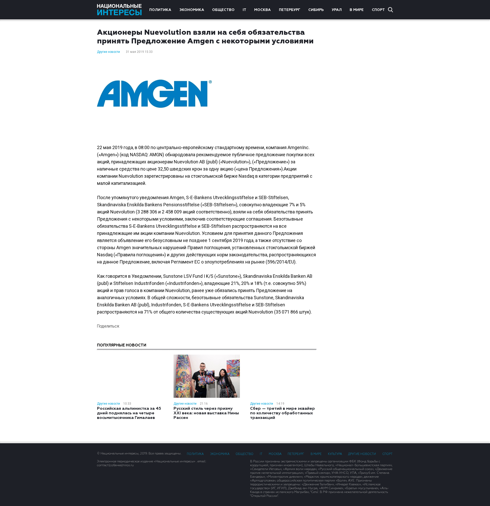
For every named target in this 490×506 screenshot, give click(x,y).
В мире (357, 10)
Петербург (289, 10)
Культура (335, 454)
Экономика (191, 10)
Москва (262, 10)
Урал (337, 10)
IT (244, 10)
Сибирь (316, 10)
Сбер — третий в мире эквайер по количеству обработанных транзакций (282, 413)
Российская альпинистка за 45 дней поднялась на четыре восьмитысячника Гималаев (129, 413)
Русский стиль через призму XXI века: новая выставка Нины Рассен (206, 413)
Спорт (378, 10)
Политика (160, 10)
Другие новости (108, 52)
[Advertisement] (359, 109)
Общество (223, 10)
